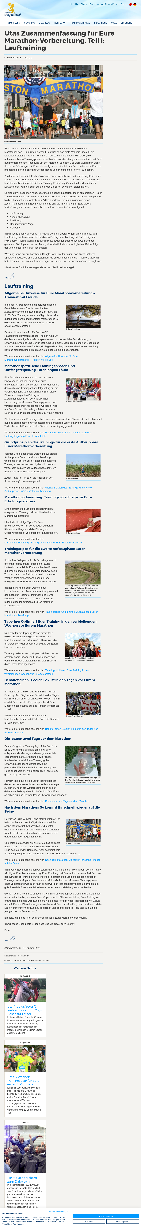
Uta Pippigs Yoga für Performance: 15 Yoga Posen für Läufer (24, 1010)
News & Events (111, 4)
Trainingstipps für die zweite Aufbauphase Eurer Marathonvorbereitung (51, 613)
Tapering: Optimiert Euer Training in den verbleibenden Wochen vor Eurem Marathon (46, 672)
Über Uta (74, 4)
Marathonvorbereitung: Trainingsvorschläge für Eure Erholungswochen (43, 542)
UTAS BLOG (44, 23)
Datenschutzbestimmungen (58, 1211)
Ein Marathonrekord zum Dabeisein (22, 1179)
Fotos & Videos (96, 4)
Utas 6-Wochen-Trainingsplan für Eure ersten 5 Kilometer (23, 1080)
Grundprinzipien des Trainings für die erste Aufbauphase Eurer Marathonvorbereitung (48, 489)
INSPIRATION (60, 23)
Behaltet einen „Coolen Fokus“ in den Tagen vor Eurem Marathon (51, 730)
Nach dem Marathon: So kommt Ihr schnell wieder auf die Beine (52, 861)
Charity (84, 4)
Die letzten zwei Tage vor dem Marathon (67, 801)
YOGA (114, 23)
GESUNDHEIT (127, 23)
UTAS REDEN (13, 23)
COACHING (29, 23)
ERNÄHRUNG (100, 23)
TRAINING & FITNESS (80, 23)
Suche (123, 4)
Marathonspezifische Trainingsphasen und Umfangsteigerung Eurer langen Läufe (47, 434)
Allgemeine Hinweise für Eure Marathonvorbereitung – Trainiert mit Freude (41, 357)
